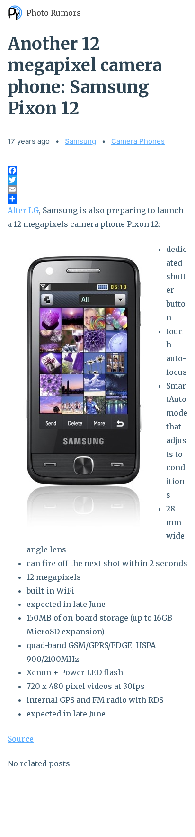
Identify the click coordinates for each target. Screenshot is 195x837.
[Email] (97, 189)
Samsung (80, 141)
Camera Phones (138, 141)
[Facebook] (97, 170)
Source (21, 739)
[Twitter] (97, 180)
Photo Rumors (54, 13)
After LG (23, 210)
